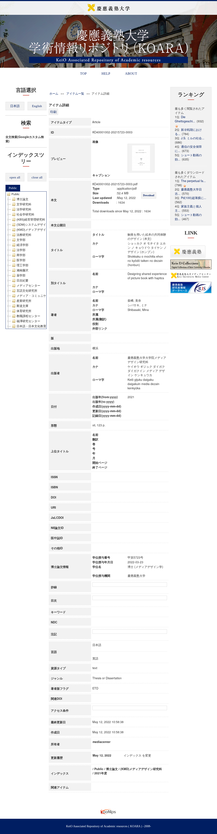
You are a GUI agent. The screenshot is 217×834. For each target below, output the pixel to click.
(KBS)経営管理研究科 (31, 219)
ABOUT (131, 73)
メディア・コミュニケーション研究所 (42, 295)
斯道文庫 (22, 306)
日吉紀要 (22, 280)
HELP (106, 73)
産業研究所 (24, 300)
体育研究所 (24, 311)
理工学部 (22, 265)
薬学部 (21, 275)
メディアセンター (28, 285)
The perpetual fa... (193, 181)
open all (15, 177)
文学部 (21, 240)
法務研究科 (24, 234)
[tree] (26, 260)
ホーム (53, 93)
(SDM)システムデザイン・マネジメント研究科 (48, 224)
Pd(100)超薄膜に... (193, 198)
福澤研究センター (28, 321)
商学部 (21, 255)
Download (148, 195)
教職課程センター (28, 316)
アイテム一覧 (75, 93)
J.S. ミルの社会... (192, 138)
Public (13, 188)
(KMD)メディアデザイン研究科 (37, 229)
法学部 (21, 250)
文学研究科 (24, 204)
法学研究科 (24, 209)
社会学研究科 (25, 214)
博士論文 (22, 199)
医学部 (21, 260)
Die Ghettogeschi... (185, 119)
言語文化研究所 (27, 290)
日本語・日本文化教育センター (37, 326)
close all (37, 177)
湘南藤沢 (22, 270)
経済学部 (22, 245)
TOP (83, 73)
